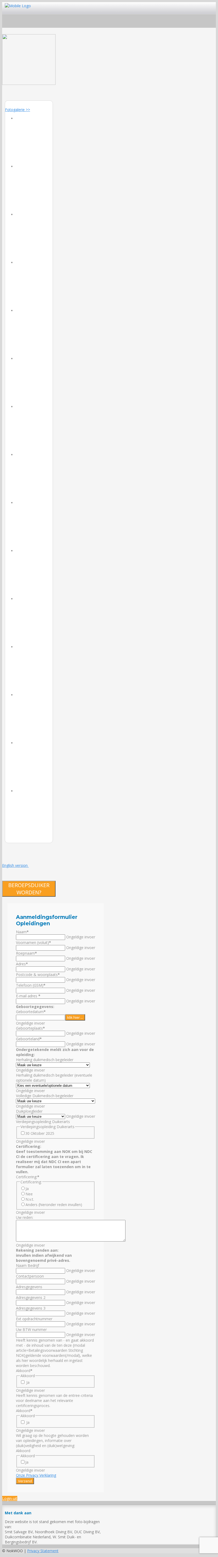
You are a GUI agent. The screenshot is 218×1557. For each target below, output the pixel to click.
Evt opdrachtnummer (34, 1318)
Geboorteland (29, 1038)
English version (15, 865)
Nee (29, 1193)
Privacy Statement (42, 1550)
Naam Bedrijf (27, 1265)
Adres (22, 963)
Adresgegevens (29, 1286)
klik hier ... (75, 1017)
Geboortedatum (31, 1011)
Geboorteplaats (30, 1028)
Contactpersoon (30, 1276)
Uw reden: (24, 1217)
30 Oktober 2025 (39, 1133)
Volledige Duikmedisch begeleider (44, 1095)
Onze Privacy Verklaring (36, 1475)
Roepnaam (26, 953)
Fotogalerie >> (17, 109)
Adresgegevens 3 (30, 1308)
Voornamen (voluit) (33, 942)
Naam (22, 931)
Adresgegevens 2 (30, 1297)
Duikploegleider (29, 1111)
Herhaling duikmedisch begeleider (44, 1059)
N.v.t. (30, 1199)
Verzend (25, 1481)
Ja (27, 1188)
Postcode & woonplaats (38, 974)
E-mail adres (28, 995)
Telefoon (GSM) (30, 985)
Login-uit (9, 1498)
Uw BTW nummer (31, 1329)
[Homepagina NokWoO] (29, 83)
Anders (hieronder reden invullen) (54, 1204)
